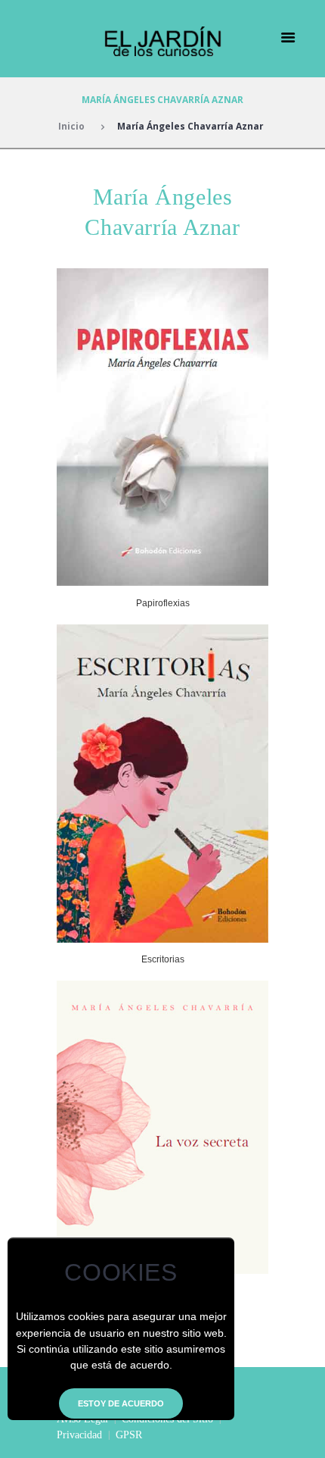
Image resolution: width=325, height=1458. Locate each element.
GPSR (129, 1435)
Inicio (71, 126)
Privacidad (79, 1435)
